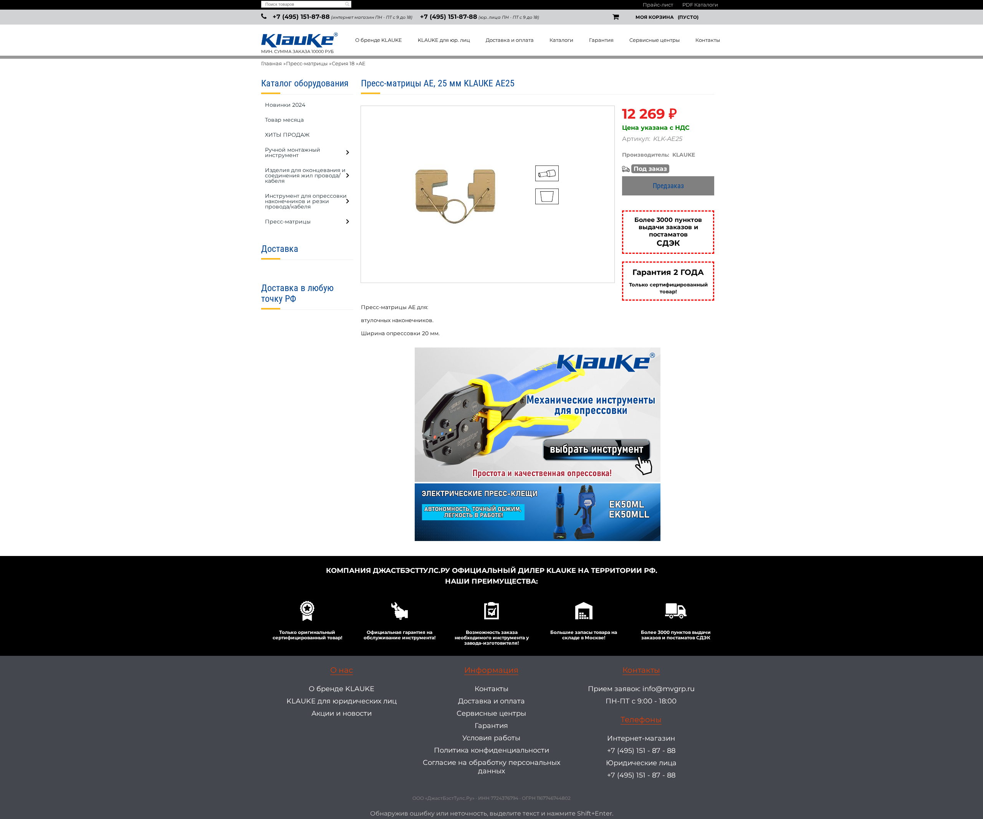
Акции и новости (341, 713)
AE (362, 63)
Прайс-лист (658, 5)
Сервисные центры (654, 40)
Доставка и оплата (510, 40)
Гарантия (601, 40)
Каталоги (561, 40)
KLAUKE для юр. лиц (444, 40)
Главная (271, 63)
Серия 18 (343, 63)
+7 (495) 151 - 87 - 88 (641, 750)
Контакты (707, 40)
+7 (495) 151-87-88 (301, 16)
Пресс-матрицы (307, 63)
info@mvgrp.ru (668, 689)
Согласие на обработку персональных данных (491, 766)
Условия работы (491, 738)
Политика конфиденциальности (491, 750)
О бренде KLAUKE (378, 40)
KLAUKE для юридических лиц (341, 701)
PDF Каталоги (700, 5)
